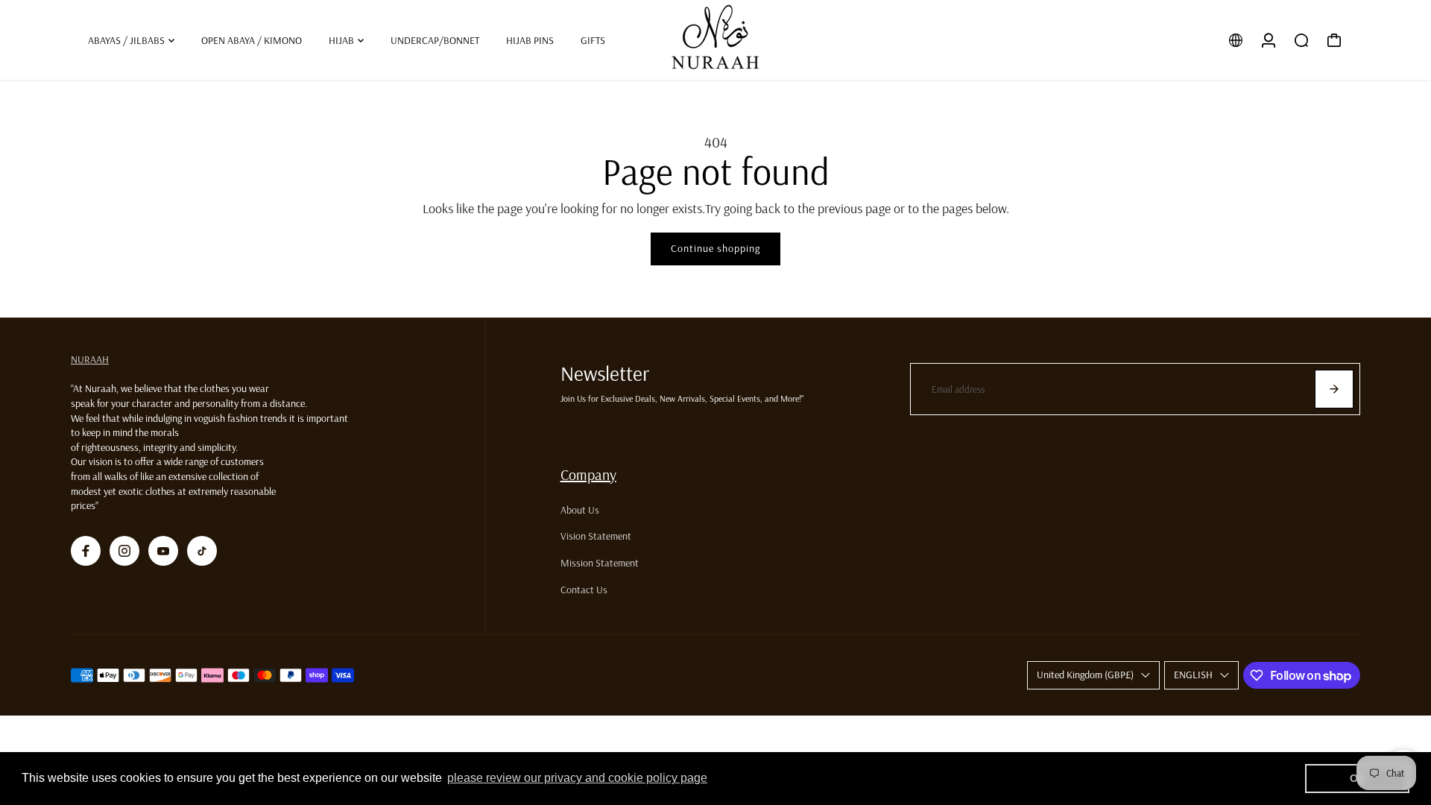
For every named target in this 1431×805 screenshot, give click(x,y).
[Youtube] (163, 551)
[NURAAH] (715, 40)
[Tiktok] (202, 551)
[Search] (1301, 40)
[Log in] (1268, 40)
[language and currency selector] (1236, 40)
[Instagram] (124, 551)
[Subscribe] (1334, 389)
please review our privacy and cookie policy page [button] (577, 777)
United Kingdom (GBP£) (1085, 674)
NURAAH (90, 359)
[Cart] (1334, 40)
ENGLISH (1193, 674)
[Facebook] (86, 551)
